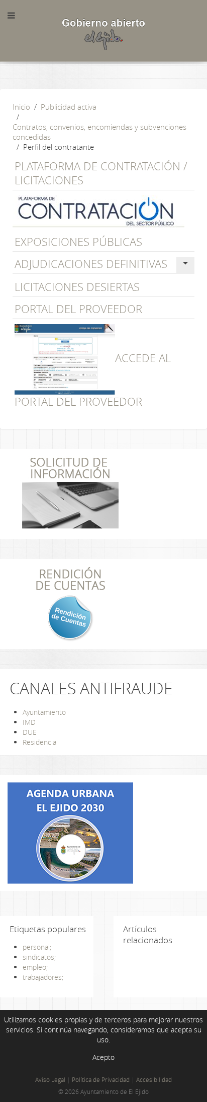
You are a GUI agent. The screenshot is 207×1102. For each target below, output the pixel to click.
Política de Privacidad (101, 1079)
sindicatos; (39, 957)
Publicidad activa (68, 107)
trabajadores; (43, 977)
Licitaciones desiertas (77, 287)
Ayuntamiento (44, 712)
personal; (37, 947)
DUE (30, 732)
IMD (29, 722)
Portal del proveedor (78, 309)
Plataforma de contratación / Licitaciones (101, 173)
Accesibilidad (154, 1079)
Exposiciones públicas (78, 241)
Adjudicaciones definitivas (91, 263)
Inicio (21, 107)
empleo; (35, 967)
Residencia (39, 742)
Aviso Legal (50, 1079)
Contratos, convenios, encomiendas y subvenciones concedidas (99, 132)
